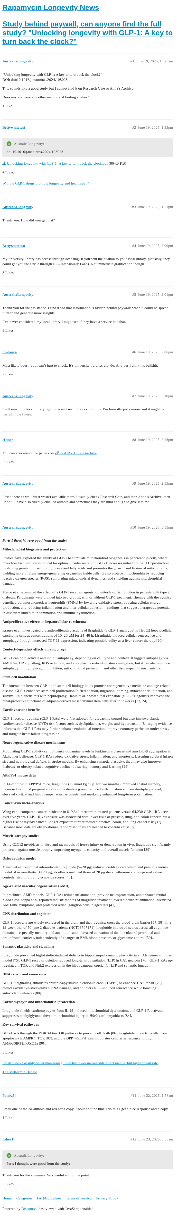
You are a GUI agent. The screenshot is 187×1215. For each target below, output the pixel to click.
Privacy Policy (107, 1198)
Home (7, 1198)
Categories (24, 1198)
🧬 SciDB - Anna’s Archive (76, 453)
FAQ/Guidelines (49, 1198)
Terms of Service (79, 1198)
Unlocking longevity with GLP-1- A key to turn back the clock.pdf (57, 163)
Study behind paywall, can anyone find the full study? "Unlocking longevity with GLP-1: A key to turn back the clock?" (87, 32)
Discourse (29, 1209)
